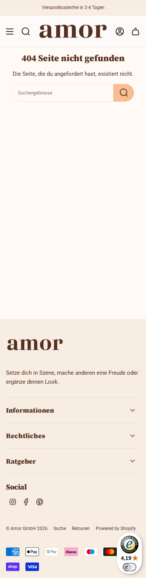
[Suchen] (123, 93)
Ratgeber (21, 461)
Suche (60, 528)
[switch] (129, 567)
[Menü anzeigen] (9, 31)
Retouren (81, 528)
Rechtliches (25, 435)
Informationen (30, 410)
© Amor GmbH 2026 (27, 528)
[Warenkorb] (135, 31)
